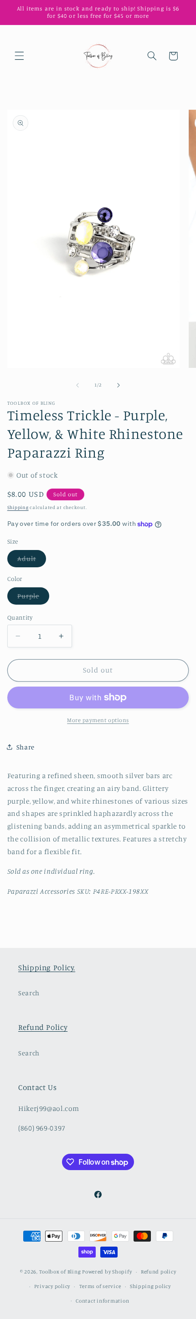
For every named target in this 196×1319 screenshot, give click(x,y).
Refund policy (158, 1271)
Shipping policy (150, 1286)
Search (29, 993)
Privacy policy (52, 1286)
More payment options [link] (98, 720)
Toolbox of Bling (60, 1271)
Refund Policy (42, 1027)
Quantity (19, 617)
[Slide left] (77, 385)
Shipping (18, 507)
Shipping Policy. (46, 967)
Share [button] (25, 747)
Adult (31, 560)
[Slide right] (118, 385)
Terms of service (100, 1286)
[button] (19, 56)
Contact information (102, 1301)
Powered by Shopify (107, 1271)
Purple (33, 598)
